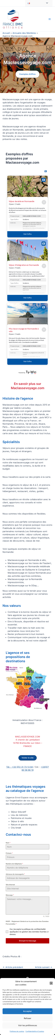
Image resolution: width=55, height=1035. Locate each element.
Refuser (27, 1018)
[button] (51, 983)
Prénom (9, 853)
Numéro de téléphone (14, 864)
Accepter (27, 1011)
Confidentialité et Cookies (34, 1031)
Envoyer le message (27, 941)
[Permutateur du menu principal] (49, 19)
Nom (8, 843)
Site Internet (10, 885)
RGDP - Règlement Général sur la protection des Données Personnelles (27, 922)
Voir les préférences (27, 1025)
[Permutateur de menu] (46, 3)
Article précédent (13, 967)
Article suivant (43, 967)
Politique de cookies (17, 1031)
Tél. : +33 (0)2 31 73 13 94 (19, 767)
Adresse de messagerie (15, 874)
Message (10, 895)
